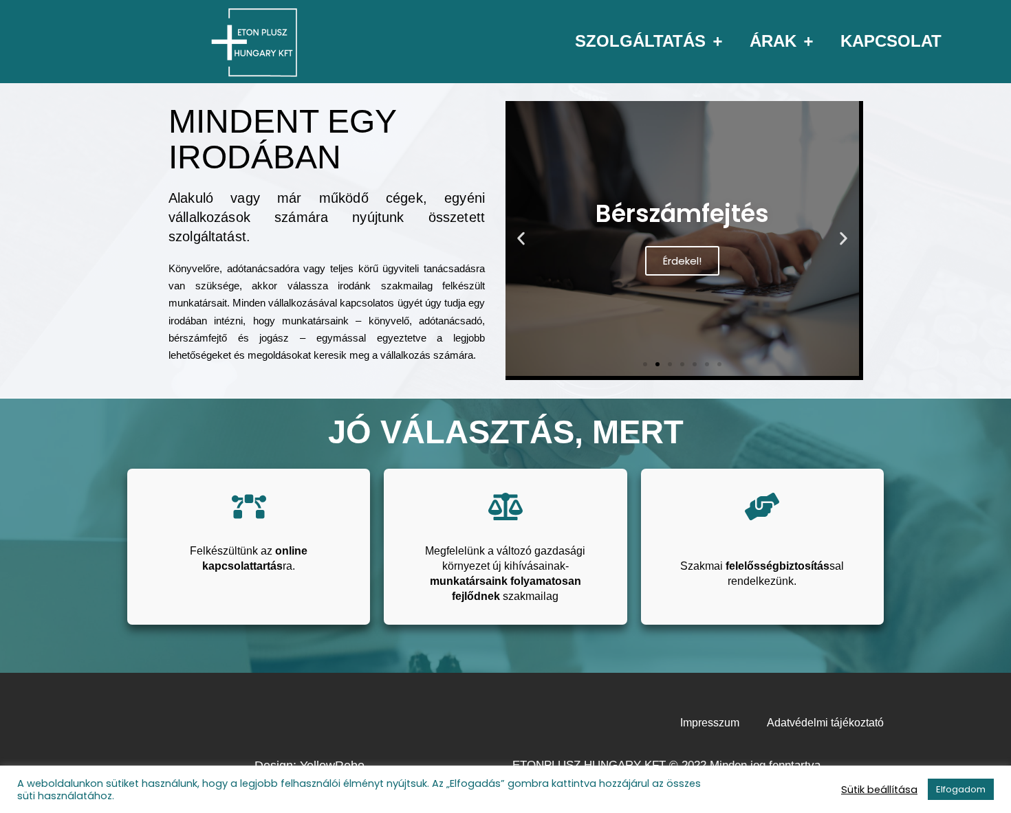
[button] (521, 238)
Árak (773, 41)
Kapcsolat (891, 41)
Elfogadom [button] (961, 789)
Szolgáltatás (640, 41)
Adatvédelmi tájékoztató (825, 722)
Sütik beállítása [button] (879, 789)
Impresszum (709, 722)
